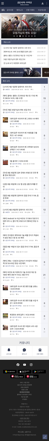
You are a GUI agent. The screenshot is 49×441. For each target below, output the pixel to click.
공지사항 (10, 10)
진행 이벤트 (30, 10)
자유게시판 (42, 10)
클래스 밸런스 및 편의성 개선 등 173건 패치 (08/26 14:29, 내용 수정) (19, 55)
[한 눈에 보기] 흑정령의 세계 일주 (15, 63)
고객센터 (24, 399)
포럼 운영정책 (24, 387)
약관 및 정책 (24, 397)
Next (45, 26)
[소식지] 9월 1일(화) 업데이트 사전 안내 (17, 48)
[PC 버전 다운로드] (42, 3)
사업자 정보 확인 (24, 418)
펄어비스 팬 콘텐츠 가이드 (24, 395)
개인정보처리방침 (24, 392)
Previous (3, 26)
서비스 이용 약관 (24, 383)
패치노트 (20, 10)
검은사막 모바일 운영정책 (24, 385)
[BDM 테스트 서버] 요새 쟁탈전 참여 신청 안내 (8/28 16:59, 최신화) (19, 52)
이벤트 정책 (24, 390)
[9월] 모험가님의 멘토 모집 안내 (14, 59)
